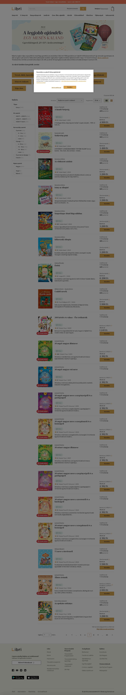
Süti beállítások (56, 87)
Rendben (70, 87)
